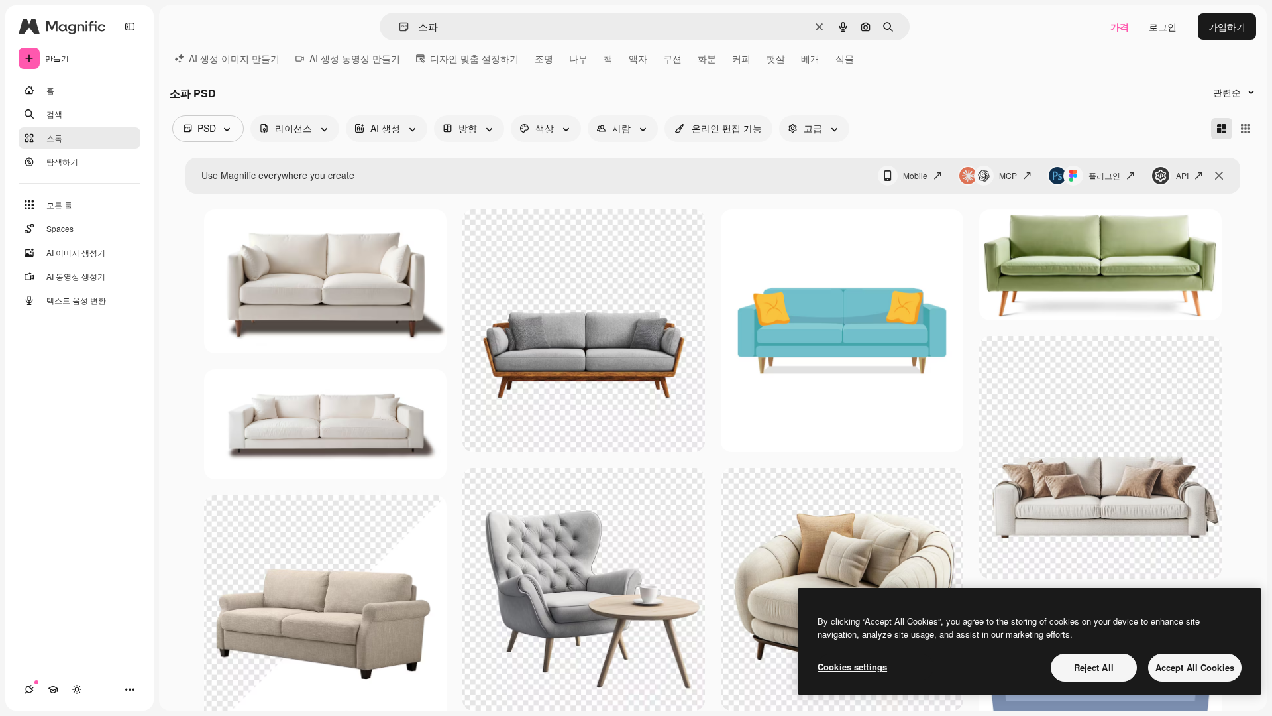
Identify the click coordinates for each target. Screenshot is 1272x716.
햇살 (776, 58)
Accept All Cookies (1194, 667)
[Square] (1245, 128)
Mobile (915, 175)
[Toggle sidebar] (129, 26)
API (1182, 175)
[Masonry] (1221, 128)
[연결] (29, 689)
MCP (1008, 175)
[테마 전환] (76, 689)
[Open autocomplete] (398, 27)
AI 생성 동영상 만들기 (354, 58)
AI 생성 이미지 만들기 (234, 58)
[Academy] (53, 689)
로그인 (1163, 26)
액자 (638, 58)
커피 (741, 58)
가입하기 (1227, 26)
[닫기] (1219, 175)
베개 (810, 58)
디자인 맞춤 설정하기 (474, 58)
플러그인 (1104, 175)
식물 (844, 58)
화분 (707, 58)
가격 (1119, 26)
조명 (544, 58)
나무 (578, 58)
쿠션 (672, 58)
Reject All (1094, 667)
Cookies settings (852, 666)
